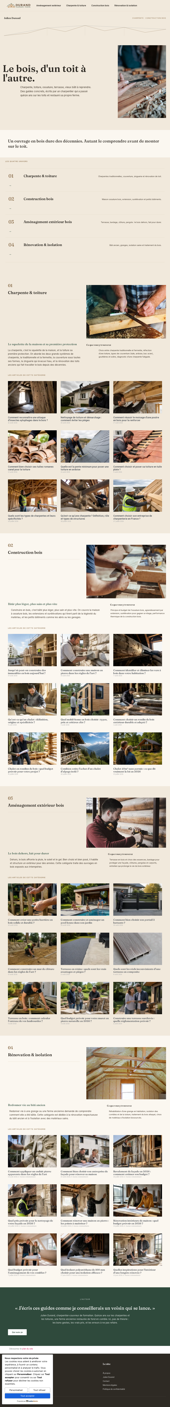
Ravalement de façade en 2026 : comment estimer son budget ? (132, 1173)
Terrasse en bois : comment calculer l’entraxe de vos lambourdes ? (29, 1020)
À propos (106, 1373)
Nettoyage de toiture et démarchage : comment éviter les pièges (81, 419)
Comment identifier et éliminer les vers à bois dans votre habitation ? (137, 672)
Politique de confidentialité (114, 1389)
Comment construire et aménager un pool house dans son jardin (82, 921)
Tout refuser (39, 1390)
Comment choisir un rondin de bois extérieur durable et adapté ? (133, 721)
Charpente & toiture (76, 5)
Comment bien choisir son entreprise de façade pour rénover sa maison (84, 1173)
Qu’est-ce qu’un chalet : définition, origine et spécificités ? (28, 721)
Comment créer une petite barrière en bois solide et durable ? (30, 921)
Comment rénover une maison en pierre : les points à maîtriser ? (85, 1222)
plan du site (27, 1348)
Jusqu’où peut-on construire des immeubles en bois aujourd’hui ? (27, 672)
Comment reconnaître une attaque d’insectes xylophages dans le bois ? (28, 419)
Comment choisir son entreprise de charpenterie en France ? (132, 517)
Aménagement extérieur (48, 5)
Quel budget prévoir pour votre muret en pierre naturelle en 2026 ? (85, 1020)
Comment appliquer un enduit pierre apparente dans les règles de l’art (29, 1173)
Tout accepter (27, 1395)
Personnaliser (16, 1390)
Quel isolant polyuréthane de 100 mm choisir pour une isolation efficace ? (83, 1271)
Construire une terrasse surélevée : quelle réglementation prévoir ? (133, 1020)
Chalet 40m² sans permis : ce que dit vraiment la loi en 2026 (134, 770)
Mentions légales (110, 1385)
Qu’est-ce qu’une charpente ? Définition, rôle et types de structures (85, 517)
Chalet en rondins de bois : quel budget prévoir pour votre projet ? (30, 770)
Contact (106, 1381)
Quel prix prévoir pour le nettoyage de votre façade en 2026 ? (30, 1222)
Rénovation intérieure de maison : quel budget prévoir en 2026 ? (135, 1222)
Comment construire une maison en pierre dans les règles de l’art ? (82, 672)
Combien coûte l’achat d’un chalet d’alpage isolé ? (81, 770)
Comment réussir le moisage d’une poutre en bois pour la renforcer (136, 419)
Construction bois (100, 5)
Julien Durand (108, 1377)
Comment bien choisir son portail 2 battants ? (134, 921)
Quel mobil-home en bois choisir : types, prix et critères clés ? (84, 721)
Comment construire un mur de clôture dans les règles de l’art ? (31, 970)
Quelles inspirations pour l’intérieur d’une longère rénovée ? (134, 1271)
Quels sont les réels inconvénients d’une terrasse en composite (136, 970)
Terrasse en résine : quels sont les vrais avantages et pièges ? (83, 970)
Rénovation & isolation (125, 5)
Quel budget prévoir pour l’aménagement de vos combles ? (27, 1271)
